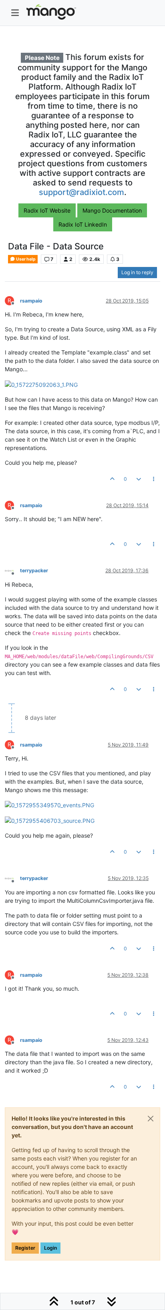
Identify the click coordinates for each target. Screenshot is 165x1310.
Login (50, 1248)
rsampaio (31, 301)
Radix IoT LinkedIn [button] (82, 224)
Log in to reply (137, 272)
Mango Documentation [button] (112, 210)
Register (25, 1248)
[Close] (150, 1118)
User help (25, 259)
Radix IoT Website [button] (47, 210)
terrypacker (34, 570)
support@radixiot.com (81, 192)
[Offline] (12, 570)
